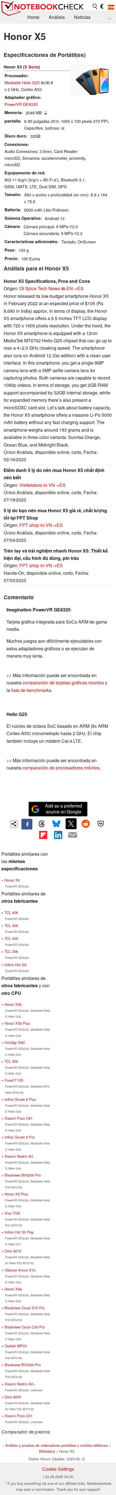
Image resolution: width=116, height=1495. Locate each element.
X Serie (31, 67)
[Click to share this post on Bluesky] (56, 824)
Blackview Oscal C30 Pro (25, 1327)
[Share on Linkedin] (58, 834)
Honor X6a (13, 1289)
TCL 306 (11, 951)
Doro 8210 (13, 1251)
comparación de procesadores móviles (61, 767)
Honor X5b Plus (17, 1023)
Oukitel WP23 (16, 1345)
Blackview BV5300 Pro (23, 1364)
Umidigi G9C (15, 1042)
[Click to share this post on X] (71, 823)
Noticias (82, 17)
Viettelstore (30, 485)
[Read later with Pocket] (100, 823)
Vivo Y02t (12, 1213)
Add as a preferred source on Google (63, 808)
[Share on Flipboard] (43, 834)
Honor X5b (13, 1004)
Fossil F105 (14, 1080)
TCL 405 (11, 938)
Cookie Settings (58, 1469)
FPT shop (29, 525)
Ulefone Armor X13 (20, 1270)
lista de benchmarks (31, 690)
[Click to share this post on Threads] (41, 824)
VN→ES (57, 485)
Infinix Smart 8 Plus (20, 1099)
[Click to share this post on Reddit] (86, 823)
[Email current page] (72, 835)
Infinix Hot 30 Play (19, 1232)
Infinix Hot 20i (15, 964)
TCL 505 (11, 1061)
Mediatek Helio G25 (22, 82)
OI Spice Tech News (39, 288)
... (109, 17)
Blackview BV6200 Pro (23, 1175)
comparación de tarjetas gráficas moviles (63, 682)
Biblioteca (47, 1451)
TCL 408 (11, 925)
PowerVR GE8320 (21, 104)
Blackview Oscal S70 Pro (25, 1307)
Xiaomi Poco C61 (19, 1118)
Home (33, 17)
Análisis (57, 17)
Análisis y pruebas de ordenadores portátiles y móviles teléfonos (56, 1445)
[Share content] (14, 824)
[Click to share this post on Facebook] (26, 824)
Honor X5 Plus (16, 1194)
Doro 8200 (13, 1396)
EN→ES (75, 288)
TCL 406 (11, 912)
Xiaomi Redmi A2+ (20, 1384)
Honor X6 (12, 880)
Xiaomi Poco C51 (19, 1415)
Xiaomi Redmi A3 (19, 1156)
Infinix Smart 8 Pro (20, 1137)
